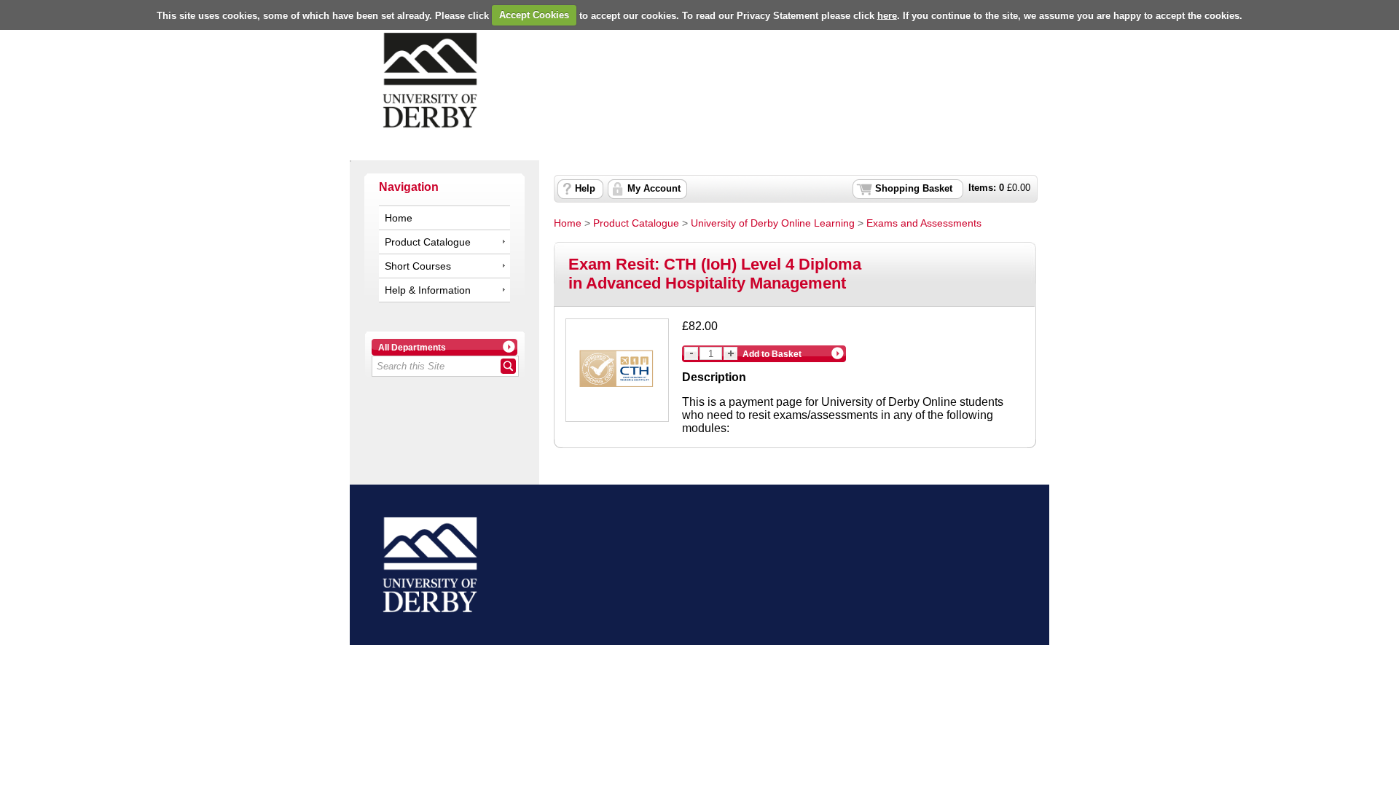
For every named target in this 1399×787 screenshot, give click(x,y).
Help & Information (428, 290)
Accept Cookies (534, 14)
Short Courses (418, 266)
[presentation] (699, 80)
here (887, 14)
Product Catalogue (428, 242)
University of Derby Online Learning (773, 223)
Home (398, 218)
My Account (654, 189)
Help (585, 189)
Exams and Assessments (923, 223)
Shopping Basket (913, 189)
